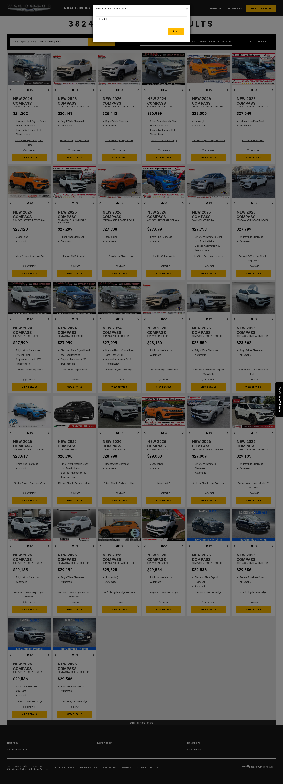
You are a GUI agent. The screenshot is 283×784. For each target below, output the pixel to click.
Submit (175, 31)
